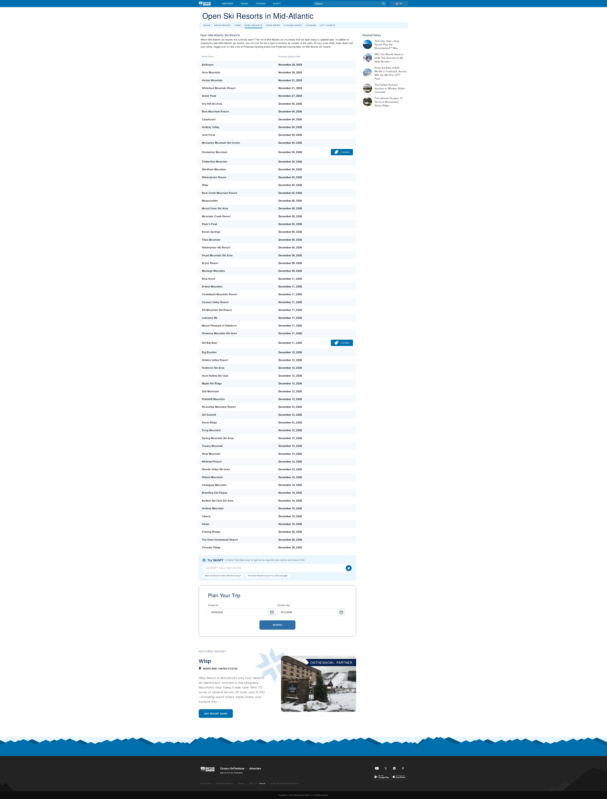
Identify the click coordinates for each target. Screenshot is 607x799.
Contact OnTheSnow (232, 768)
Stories (261, 3)
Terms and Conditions (224, 783)
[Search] (383, 3)
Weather (227, 3)
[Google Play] (381, 776)
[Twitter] (385, 768)
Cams (238, 25)
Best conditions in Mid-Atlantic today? (223, 575)
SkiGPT (277, 3)
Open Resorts (253, 25)
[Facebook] (403, 768)
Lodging (311, 25)
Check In (213, 605)
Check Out (283, 605)
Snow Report (222, 25)
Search (277, 624)
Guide (207, 25)
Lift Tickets (327, 25)
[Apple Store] (398, 776)
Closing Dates (293, 25)
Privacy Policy (206, 783)
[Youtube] (377, 768)
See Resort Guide (215, 713)
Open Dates (273, 25)
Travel (244, 3)
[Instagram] (394, 768)
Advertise (255, 768)
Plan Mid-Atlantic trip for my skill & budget (267, 575)
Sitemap (241, 783)
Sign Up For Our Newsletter (231, 772)
